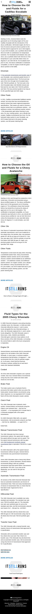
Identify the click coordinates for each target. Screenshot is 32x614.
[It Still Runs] (16, 2)
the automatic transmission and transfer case (16, 75)
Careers (25, 603)
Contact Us (19, 603)
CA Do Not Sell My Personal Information (15, 606)
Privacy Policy (19, 604)
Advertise (12, 603)
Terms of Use (11, 604)
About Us (7, 603)
